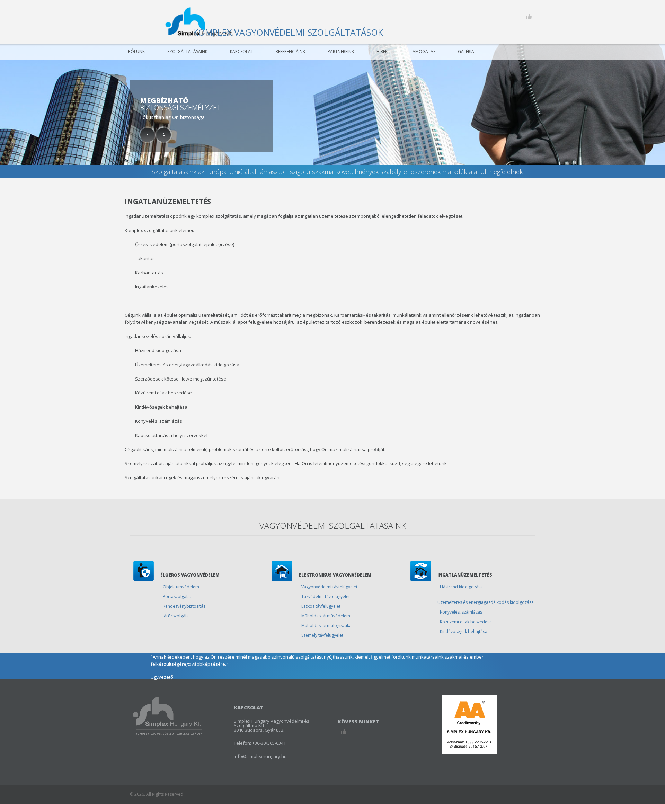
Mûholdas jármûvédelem (325, 616)
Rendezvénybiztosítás (184, 606)
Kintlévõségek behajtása (463, 631)
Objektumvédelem (181, 587)
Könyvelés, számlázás (461, 612)
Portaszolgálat (177, 596)
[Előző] (147, 135)
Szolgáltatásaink (187, 51)
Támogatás (422, 51)
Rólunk (136, 51)
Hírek (382, 51)
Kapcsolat (241, 51)
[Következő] (163, 135)
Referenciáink (290, 51)
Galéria (466, 51)
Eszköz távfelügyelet (320, 606)
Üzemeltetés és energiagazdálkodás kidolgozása (485, 602)
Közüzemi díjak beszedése (466, 622)
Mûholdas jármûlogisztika (326, 625)
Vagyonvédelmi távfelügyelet (329, 587)
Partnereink (341, 51)
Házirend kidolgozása (461, 587)
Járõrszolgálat (176, 616)
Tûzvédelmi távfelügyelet (325, 596)
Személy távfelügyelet (322, 635)
